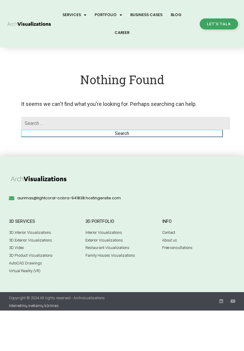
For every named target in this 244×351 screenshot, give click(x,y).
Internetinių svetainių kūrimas (34, 305)
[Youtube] (233, 301)
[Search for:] (125, 123)
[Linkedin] (221, 301)
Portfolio (106, 15)
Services (71, 15)
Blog (176, 15)
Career (122, 32)
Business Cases (146, 15)
